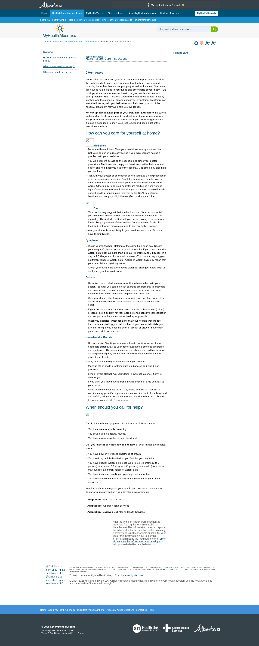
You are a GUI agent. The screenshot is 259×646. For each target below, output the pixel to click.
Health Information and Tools (67, 13)
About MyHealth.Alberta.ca (142, 13)
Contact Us (141, 610)
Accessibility (68, 633)
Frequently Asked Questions (120, 610)
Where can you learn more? (57, 72)
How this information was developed (141, 541)
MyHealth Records (206, 13)
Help (151, 610)
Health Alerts (125, 20)
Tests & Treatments (77, 20)
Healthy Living (59, 20)
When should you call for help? (59, 66)
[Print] (202, 43)
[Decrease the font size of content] (207, 43)
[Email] (196, 43)
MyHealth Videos (94, 13)
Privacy (81, 633)
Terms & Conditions (50, 633)
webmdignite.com (133, 575)
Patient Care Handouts (145, 20)
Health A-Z (45, 20)
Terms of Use (167, 569)
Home (44, 13)
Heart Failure (181, 53)
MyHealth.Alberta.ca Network (166, 5)
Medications (94, 20)
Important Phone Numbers (90, 610)
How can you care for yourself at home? (59, 59)
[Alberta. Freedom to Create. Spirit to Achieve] (204, 630)
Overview (48, 52)
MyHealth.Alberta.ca (59, 31)
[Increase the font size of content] (213, 43)
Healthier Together (169, 13)
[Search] (214, 29)
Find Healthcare (116, 13)
